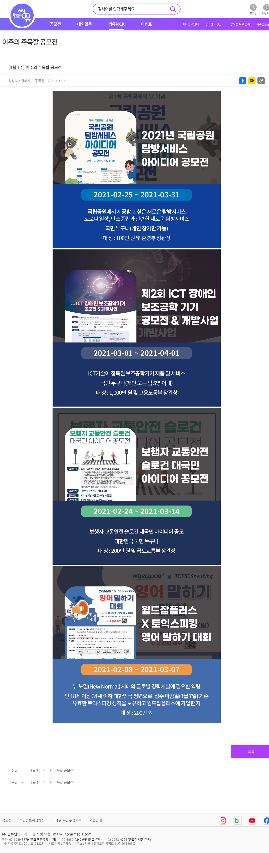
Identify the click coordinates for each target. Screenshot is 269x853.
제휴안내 (95, 820)
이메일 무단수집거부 (67, 820)
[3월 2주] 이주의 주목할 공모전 (51, 770)
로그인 (253, 13)
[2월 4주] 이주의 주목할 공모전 (51, 782)
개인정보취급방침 (32, 820)
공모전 (7, 820)
